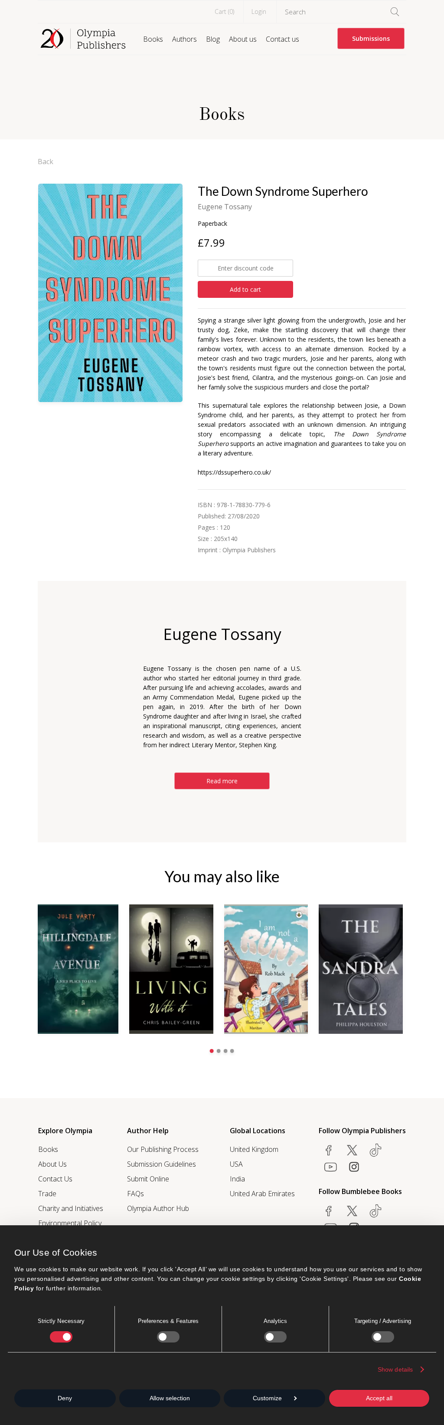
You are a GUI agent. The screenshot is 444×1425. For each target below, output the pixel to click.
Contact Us (55, 1179)
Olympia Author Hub (158, 1208)
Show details (395, 1369)
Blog (213, 39)
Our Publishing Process (163, 1149)
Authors (184, 39)
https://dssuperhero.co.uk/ (234, 472)
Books (153, 39)
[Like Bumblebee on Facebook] (329, 1211)
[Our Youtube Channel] (330, 1167)
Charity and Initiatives (70, 1208)
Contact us (282, 39)
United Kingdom (254, 1149)
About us (243, 39)
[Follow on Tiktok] (375, 1211)
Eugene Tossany (225, 206)
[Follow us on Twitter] (352, 1150)
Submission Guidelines (161, 1164)
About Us (52, 1164)
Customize (267, 1398)
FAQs (135, 1193)
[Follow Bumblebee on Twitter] (352, 1211)
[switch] (168, 1337)
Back (45, 161)
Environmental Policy (69, 1223)
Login (258, 11)
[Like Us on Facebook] (329, 1150)
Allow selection (170, 1398)
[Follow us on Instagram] (354, 1167)
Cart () (224, 11)
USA (236, 1164)
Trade (47, 1193)
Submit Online (148, 1179)
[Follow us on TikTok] (375, 1150)
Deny (65, 1398)
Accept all (379, 1398)
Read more (222, 781)
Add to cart (245, 289)
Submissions (371, 38)
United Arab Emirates (262, 1193)
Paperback (212, 223)
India (237, 1179)
